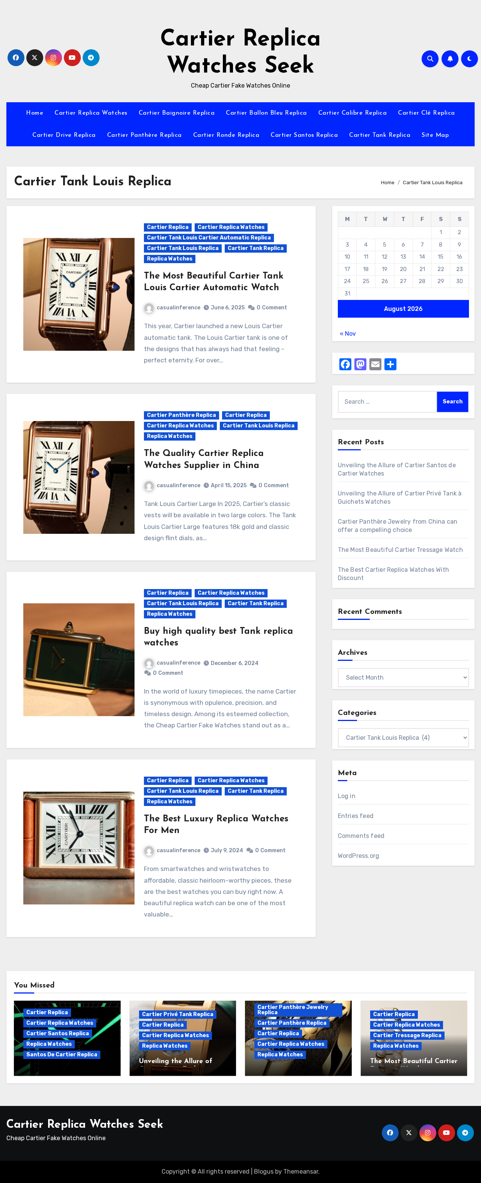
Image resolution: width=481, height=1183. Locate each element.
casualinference (178, 307)
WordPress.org (359, 855)
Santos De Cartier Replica (61, 1054)
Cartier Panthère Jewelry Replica (292, 1010)
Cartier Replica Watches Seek (84, 1125)
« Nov (348, 333)
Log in (346, 796)
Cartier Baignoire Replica (177, 113)
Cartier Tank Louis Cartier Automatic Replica (209, 238)
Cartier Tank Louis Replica (183, 248)
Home (34, 113)
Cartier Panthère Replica (144, 135)
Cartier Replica (168, 227)
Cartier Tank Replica (379, 135)
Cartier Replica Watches (90, 113)
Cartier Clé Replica (426, 113)
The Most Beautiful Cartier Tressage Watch (400, 549)
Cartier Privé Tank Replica (177, 1014)
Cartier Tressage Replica (407, 1035)
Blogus (264, 1171)
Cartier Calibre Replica (352, 113)
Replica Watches (169, 259)
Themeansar (300, 1171)
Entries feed (356, 815)
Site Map (435, 135)
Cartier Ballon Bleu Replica (266, 113)
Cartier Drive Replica (64, 135)
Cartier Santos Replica (304, 135)
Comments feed (361, 835)
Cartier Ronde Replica (226, 135)
